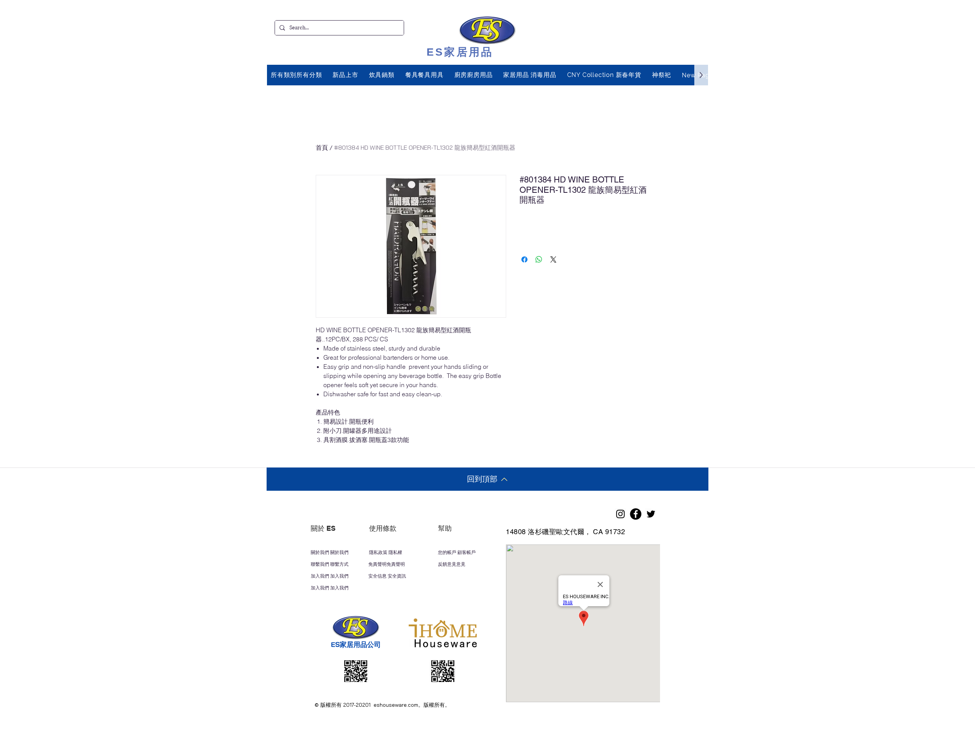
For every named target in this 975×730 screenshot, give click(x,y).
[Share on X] (553, 259)
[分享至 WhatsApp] (538, 259)
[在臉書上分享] (524, 259)
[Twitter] (651, 514)
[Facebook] (635, 514)
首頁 (322, 147)
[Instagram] (620, 514)
